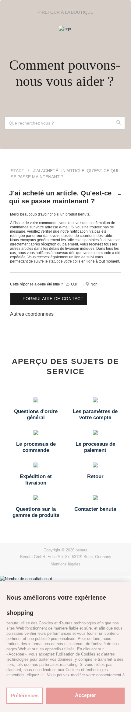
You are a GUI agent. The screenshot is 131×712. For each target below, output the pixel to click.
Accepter (85, 695)
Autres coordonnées (32, 314)
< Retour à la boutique (65, 12)
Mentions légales (65, 564)
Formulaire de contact (53, 298)
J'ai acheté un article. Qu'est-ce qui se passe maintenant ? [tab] (60, 197)
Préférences (25, 695)
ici (42, 675)
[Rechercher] (119, 123)
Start (17, 170)
